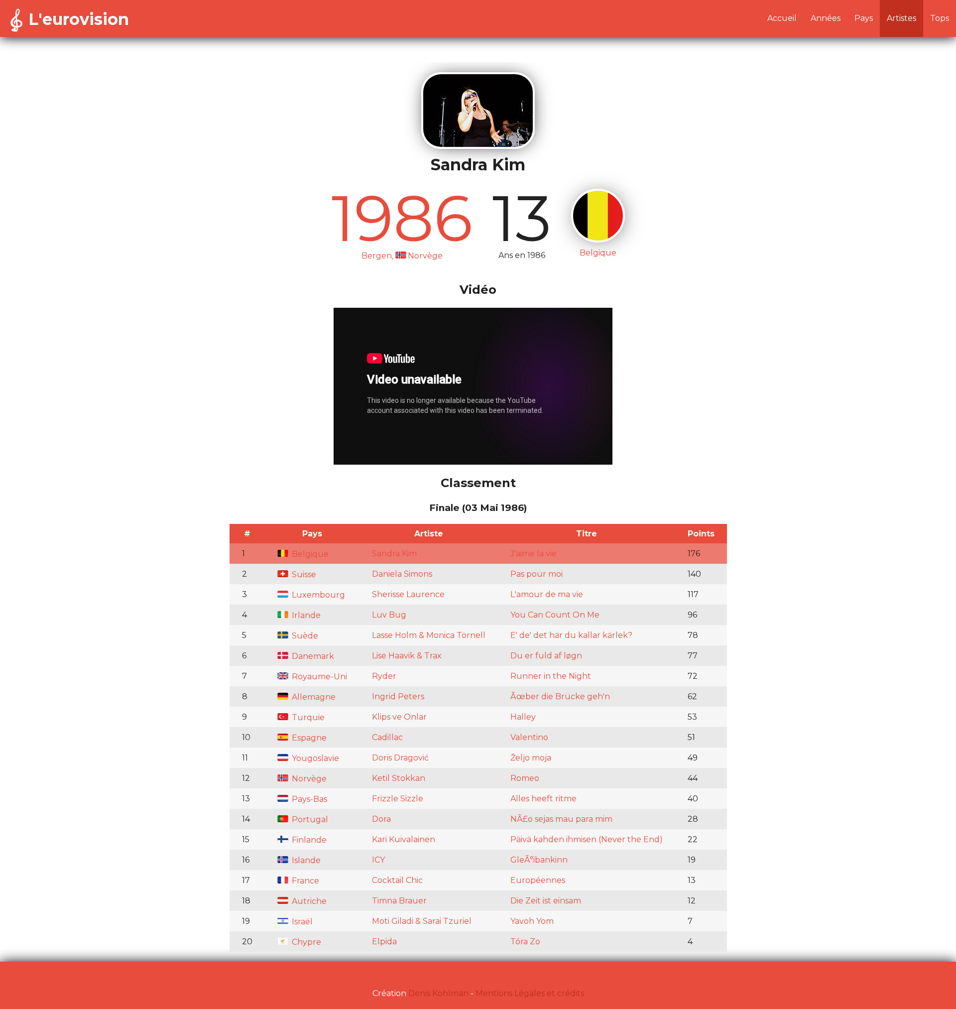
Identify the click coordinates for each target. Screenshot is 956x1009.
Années (825, 18)
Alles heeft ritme (543, 798)
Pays (863, 18)
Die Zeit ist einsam (545, 900)
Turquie (307, 717)
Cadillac (387, 737)
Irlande (305, 615)
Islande (305, 860)
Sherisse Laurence (408, 594)
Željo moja (530, 757)
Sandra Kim (394, 553)
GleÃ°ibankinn (539, 860)
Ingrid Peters (398, 696)
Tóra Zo (525, 941)
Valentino (529, 737)
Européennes (537, 880)
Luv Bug (389, 615)
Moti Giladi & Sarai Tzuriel (422, 921)
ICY (378, 860)
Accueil (782, 18)
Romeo (524, 778)
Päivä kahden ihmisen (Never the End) (586, 839)
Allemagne (313, 697)
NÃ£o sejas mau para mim (561, 819)
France (304, 880)
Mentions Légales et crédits (530, 993)
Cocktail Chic (397, 880)
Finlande (308, 840)
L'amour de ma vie (546, 594)
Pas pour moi (536, 574)
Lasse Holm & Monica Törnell (428, 635)
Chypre (305, 942)
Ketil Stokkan (398, 778)
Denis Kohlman (438, 993)
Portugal (309, 819)
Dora (381, 819)
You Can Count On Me (554, 615)
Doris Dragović (400, 757)
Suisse (303, 574)
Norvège (308, 778)
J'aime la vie (533, 553)
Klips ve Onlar (399, 717)
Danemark (312, 656)
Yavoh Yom (532, 921)
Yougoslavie (314, 758)
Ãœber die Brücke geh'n (560, 696)
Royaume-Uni (318, 676)
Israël (301, 921)
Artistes (901, 18)
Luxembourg (317, 595)
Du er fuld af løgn (546, 655)
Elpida (384, 941)
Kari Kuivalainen (403, 839)
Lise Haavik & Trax (407, 655)
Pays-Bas (308, 799)
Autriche (308, 901)
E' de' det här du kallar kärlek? (571, 635)
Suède (304, 635)
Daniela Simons (402, 574)
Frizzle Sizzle (397, 798)
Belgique (309, 554)
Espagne (308, 738)
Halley (523, 717)
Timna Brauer (399, 900)
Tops (939, 18)
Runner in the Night (550, 676)
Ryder (384, 676)
